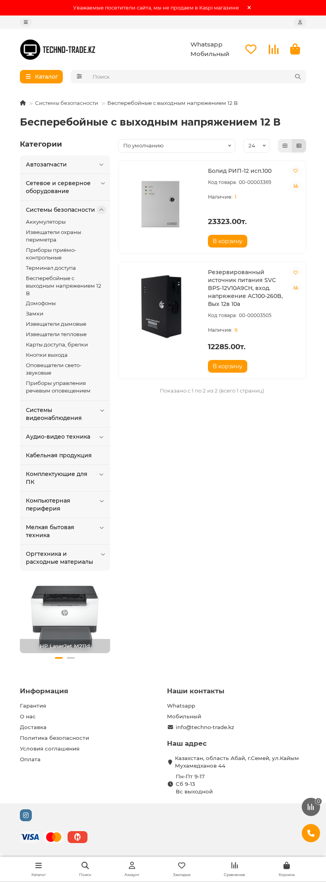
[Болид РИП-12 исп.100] (161, 205)
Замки (34, 313)
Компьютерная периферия (48, 504)
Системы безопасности (66, 103)
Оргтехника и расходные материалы (59, 557)
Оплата (30, 759)
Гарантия (33, 705)
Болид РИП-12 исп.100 (240, 170)
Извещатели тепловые (56, 334)
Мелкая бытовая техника (50, 531)
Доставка (33, 727)
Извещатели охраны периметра (53, 236)
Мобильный (209, 54)
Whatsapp (206, 44)
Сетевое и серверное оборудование (58, 187)
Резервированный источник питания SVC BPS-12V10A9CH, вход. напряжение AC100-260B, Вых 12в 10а (245, 288)
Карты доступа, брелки (57, 344)
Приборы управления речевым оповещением (58, 387)
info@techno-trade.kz (205, 727)
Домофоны (41, 303)
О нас (28, 716)
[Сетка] (285, 146)
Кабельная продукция (59, 455)
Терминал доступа (51, 268)
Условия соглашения (50, 748)
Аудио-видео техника (58, 436)
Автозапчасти (46, 164)
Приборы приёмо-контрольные (51, 254)
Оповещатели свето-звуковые (54, 369)
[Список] (299, 146)
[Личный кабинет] (300, 22)
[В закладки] (296, 171)
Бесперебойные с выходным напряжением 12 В (63, 285)
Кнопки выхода (47, 355)
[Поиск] (298, 76)
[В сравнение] (296, 186)
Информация (44, 691)
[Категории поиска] (79, 76)
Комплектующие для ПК (56, 477)
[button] (59, 658)
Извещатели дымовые (56, 324)
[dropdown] (26, 22)
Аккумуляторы (46, 222)
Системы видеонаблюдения (54, 414)
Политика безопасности (54, 738)
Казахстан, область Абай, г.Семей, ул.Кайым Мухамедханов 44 (237, 762)
